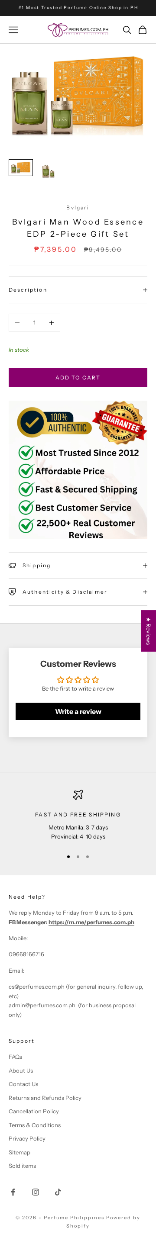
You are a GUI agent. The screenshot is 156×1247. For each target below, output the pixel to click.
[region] (78, 815)
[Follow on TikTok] (58, 1192)
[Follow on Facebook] (13, 1192)
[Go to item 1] (21, 167)
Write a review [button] (78, 711)
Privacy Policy (27, 1138)
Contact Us (23, 1083)
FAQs (15, 1056)
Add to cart (78, 377)
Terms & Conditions (35, 1125)
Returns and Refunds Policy (45, 1097)
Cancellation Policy (34, 1111)
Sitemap (19, 1152)
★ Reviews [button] (148, 631)
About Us (21, 1070)
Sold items (22, 1165)
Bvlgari (77, 207)
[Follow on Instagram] (35, 1192)
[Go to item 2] (48, 171)
